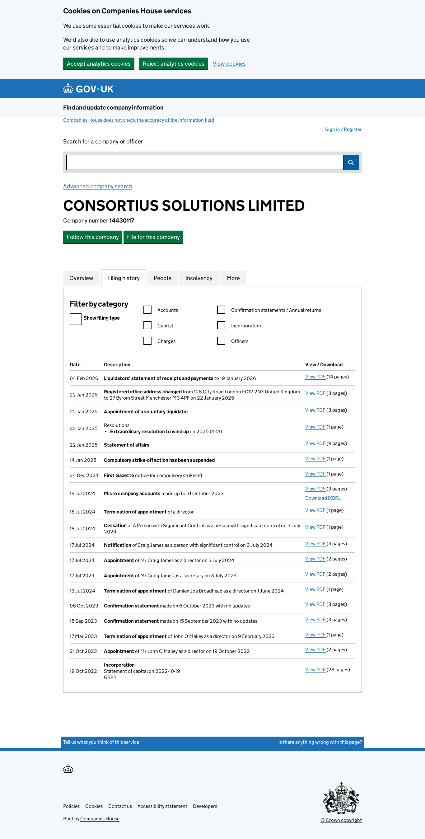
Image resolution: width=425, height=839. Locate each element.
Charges (166, 341)
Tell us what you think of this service (101, 742)
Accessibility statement (162, 806)
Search (351, 162)
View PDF (315, 377)
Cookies (94, 806)
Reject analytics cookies (173, 63)
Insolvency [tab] (199, 278)
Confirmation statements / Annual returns (276, 310)
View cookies (229, 64)
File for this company (153, 237)
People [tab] (162, 278)
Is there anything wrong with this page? (320, 742)
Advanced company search (97, 186)
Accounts (167, 310)
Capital (165, 326)
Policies (71, 806)
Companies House (99, 819)
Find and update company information (113, 107)
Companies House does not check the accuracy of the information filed (138, 120)
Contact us (120, 806)
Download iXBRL (323, 498)
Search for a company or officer (103, 141)
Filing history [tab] (123, 278)
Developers (205, 806)
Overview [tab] (81, 278)
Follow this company (93, 237)
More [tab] (233, 278)
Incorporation (246, 326)
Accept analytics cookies (99, 63)
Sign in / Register (343, 129)
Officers (239, 341)
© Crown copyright (341, 820)
